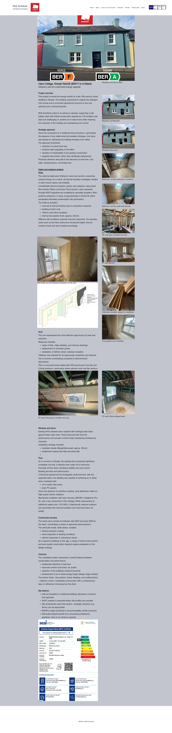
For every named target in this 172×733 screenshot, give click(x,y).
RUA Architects (20, 6)
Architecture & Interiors (20, 9)
